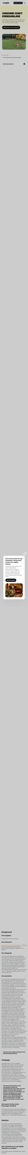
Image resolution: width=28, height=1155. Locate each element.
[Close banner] (24, 553)
